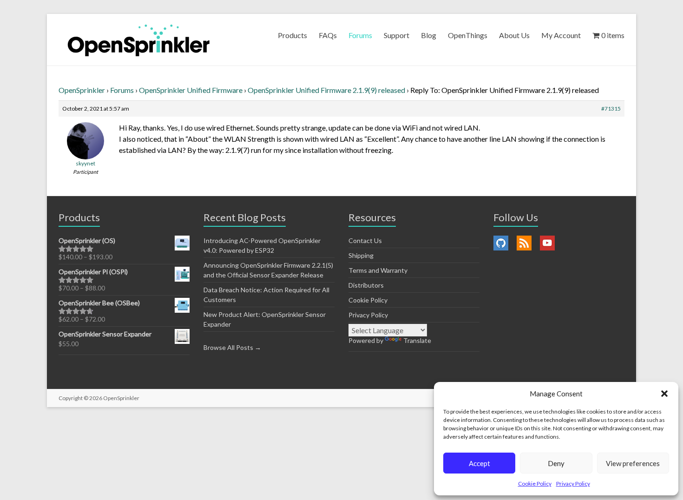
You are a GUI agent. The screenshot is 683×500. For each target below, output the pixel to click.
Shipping (361, 255)
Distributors (366, 285)
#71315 (611, 108)
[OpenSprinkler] (139, 39)
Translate (417, 340)
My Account (561, 35)
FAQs (328, 35)
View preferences (633, 463)
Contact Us (365, 240)
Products (292, 35)
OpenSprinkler (82, 90)
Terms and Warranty (377, 270)
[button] (664, 393)
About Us (514, 35)
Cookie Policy (535, 483)
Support (396, 35)
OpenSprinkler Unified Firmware (191, 90)
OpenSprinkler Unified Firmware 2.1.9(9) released (326, 90)
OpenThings (467, 35)
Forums (360, 35)
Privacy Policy (573, 483)
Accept (479, 463)
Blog (428, 35)
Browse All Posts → (232, 347)
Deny (556, 463)
